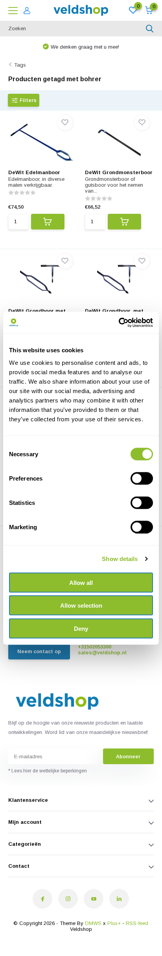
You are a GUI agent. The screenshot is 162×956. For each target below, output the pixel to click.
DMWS (93, 923)
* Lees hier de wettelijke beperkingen (47, 771)
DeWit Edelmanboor (34, 172)
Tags (20, 65)
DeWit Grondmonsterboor (119, 172)
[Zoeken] (150, 29)
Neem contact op (39, 651)
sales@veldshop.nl (102, 653)
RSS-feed (137, 923)
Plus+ (114, 923)
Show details (120, 558)
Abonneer (128, 756)
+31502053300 (94, 647)
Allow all (81, 582)
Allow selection (81, 605)
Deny (81, 628)
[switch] (142, 478)
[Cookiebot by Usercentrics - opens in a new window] (118, 322)
